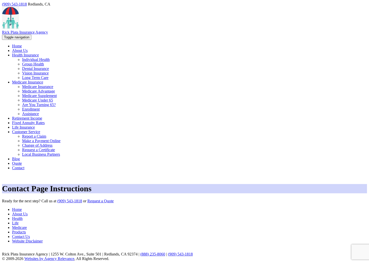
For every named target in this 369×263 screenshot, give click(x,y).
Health (17, 218)
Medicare (19, 227)
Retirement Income (27, 118)
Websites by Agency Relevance (49, 258)
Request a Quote (100, 201)
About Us (20, 214)
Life (15, 223)
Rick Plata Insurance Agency (25, 32)
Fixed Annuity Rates (28, 123)
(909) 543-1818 (14, 4)
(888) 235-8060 (152, 254)
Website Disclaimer (27, 241)
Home (17, 209)
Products (19, 232)
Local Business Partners (41, 154)
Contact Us (21, 236)
